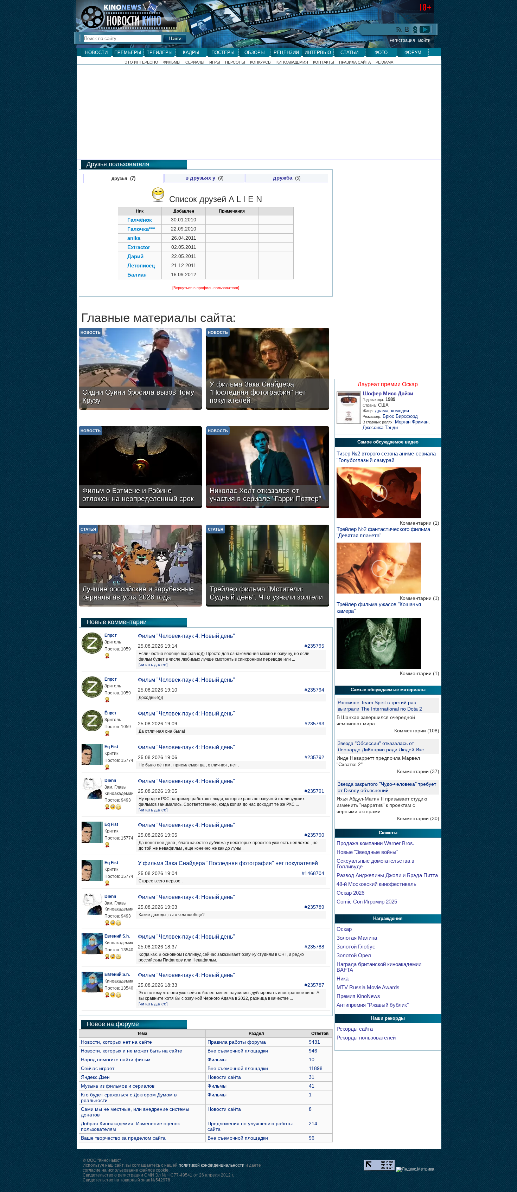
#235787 (314, 985)
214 (313, 1123)
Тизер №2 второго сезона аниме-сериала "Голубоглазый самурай (386, 457)
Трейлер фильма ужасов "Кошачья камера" (379, 607)
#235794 (314, 690)
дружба (282, 178)
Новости (96, 52)
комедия (400, 410)
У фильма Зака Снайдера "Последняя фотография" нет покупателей (228, 863)
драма (381, 410)
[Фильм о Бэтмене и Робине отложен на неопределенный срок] (140, 468)
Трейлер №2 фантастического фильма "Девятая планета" (383, 532)
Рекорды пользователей (366, 1038)
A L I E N (245, 199)
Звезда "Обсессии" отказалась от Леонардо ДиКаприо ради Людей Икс (381, 746)
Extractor (138, 247)
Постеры (223, 52)
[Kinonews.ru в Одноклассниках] (415, 29)
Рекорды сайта (355, 1029)
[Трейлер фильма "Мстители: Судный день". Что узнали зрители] (267, 566)
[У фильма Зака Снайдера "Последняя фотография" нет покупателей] (267, 369)
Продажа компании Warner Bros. (375, 843)
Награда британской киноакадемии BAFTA (379, 967)
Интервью (318, 52)
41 (311, 1086)
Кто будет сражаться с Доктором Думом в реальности (129, 1097)
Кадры (191, 52)
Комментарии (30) (418, 818)
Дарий (135, 256)
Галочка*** (141, 229)
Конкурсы (261, 62)
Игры (214, 62)
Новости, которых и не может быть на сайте (131, 1051)
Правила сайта (355, 62)
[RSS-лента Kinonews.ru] (399, 30)
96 (311, 1138)
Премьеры (127, 52)
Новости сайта (224, 1077)
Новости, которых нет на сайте (116, 1042)
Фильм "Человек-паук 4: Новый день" (186, 636)
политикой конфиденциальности (211, 1165)
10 (311, 1059)
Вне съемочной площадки (238, 1051)
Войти (424, 40)
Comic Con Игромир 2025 (367, 902)
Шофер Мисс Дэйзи (388, 393)
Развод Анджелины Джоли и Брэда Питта (387, 875)
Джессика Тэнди (380, 427)
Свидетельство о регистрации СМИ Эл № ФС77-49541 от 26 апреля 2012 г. (158, 1175)
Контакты (323, 62)
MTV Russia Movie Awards (368, 987)
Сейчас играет (97, 1068)
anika (133, 238)
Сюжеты (388, 832)
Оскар (344, 929)
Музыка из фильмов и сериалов (117, 1086)
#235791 (314, 791)
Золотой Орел (354, 955)
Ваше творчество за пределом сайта (123, 1138)
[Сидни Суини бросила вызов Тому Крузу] (140, 369)
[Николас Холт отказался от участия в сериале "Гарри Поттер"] (267, 468)
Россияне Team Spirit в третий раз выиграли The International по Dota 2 (380, 706)
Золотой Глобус (356, 947)
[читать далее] (153, 664)
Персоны (235, 62)
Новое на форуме (113, 1024)
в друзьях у (200, 178)
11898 (316, 1068)
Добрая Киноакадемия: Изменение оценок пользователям (130, 1126)
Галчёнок (139, 220)
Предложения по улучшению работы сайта (250, 1126)
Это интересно (141, 62)
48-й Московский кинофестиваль (376, 884)
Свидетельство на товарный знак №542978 (126, 1180)
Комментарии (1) (419, 523)
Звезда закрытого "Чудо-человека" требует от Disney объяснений (387, 787)
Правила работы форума (237, 1042)
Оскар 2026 (350, 893)
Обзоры (254, 52)
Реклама (384, 62)
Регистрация (402, 40)
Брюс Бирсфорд (400, 416)
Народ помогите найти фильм (116, 1059)
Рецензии (286, 52)
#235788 (314, 947)
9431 (314, 1042)
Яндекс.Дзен (95, 1077)
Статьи (349, 52)
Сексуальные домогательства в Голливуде (375, 863)
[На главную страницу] (123, 15)
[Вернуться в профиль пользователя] (205, 288)
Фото (381, 52)
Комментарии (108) (416, 730)
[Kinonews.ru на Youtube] (425, 29)
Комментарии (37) (418, 771)
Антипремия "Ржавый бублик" (373, 1005)
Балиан (137, 275)
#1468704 (313, 873)
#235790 (314, 835)
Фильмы (171, 62)
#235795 (314, 646)
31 (311, 1077)
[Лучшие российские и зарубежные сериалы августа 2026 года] (140, 566)
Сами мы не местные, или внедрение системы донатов (135, 1112)
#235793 (314, 723)
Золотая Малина (357, 938)
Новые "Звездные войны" (367, 852)
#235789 (314, 907)
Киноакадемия (292, 62)
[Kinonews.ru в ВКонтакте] (407, 30)
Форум (412, 52)
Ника (343, 979)
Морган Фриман (411, 422)
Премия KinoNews (358, 996)
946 (313, 1051)
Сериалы (194, 62)
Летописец (141, 265)
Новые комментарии (117, 622)
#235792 (314, 757)
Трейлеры (160, 52)
